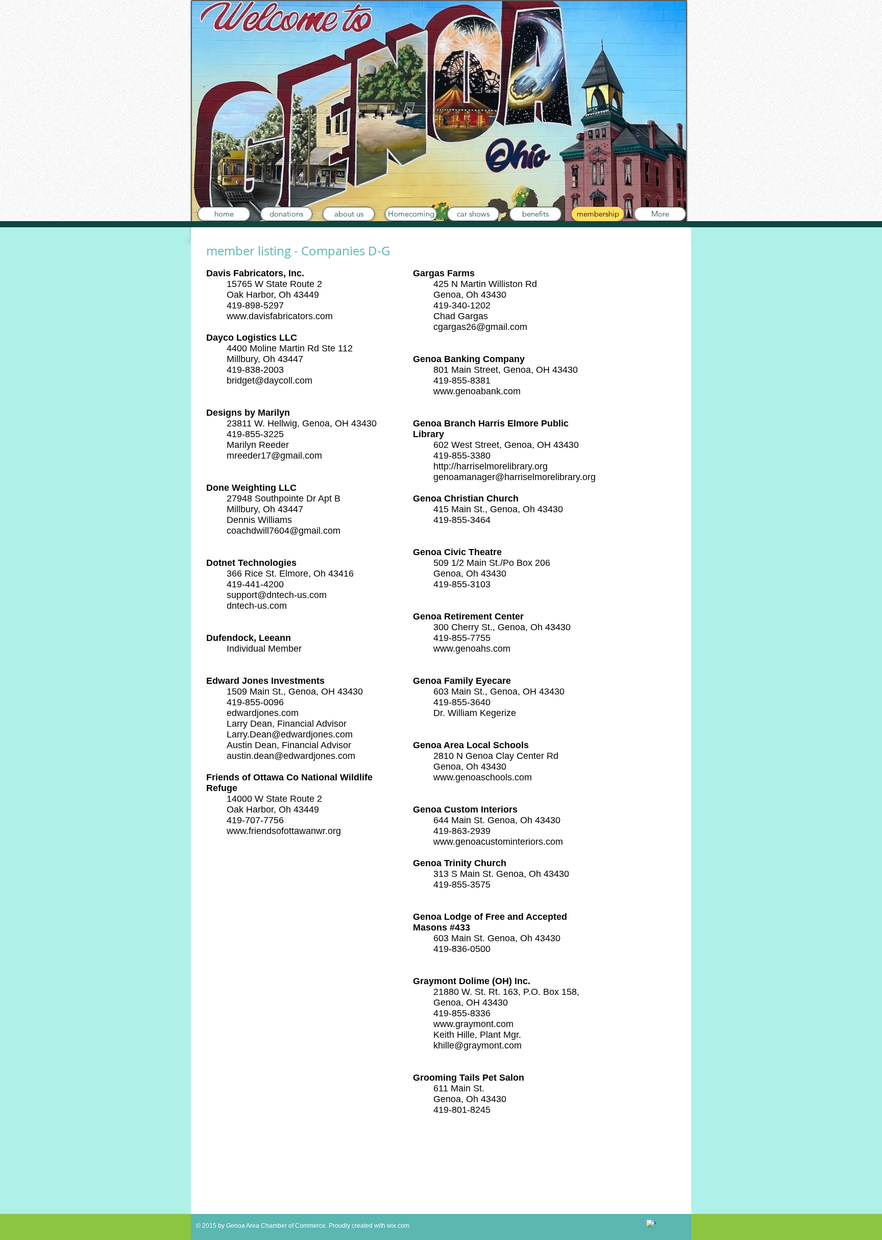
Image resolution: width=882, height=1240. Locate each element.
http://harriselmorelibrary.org (490, 466)
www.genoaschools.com (482, 777)
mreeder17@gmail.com (274, 455)
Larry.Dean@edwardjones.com (290, 734)
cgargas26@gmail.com (480, 327)
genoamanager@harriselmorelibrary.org (514, 477)
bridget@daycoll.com (269, 380)
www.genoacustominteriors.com (498, 842)
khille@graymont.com (477, 1045)
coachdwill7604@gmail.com (283, 531)
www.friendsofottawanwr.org (284, 831)
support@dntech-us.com (277, 595)
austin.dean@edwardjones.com (291, 756)
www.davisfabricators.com (280, 316)
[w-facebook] (651, 1224)
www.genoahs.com (471, 648)
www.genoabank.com (477, 391)
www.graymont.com (473, 1024)
